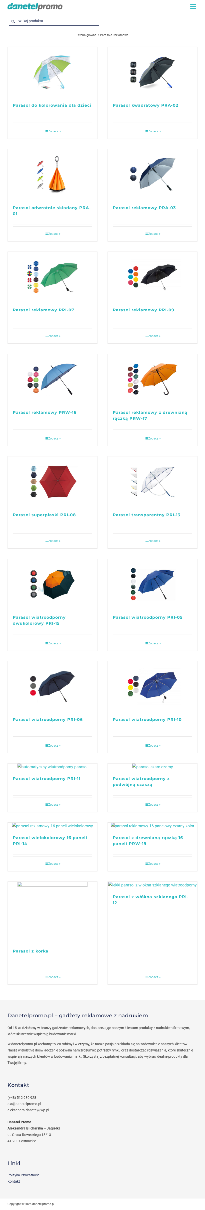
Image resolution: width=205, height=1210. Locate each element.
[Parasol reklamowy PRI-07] (52, 277)
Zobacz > (54, 131)
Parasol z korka (30, 951)
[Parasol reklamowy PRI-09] (152, 277)
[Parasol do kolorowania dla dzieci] (52, 72)
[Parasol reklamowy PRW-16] (52, 379)
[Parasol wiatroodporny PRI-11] (52, 767)
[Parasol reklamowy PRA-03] (152, 174)
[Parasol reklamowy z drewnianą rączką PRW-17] (152, 379)
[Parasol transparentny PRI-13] (152, 481)
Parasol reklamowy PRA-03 (144, 207)
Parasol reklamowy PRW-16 (44, 412)
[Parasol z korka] (52, 912)
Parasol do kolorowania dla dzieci (52, 105)
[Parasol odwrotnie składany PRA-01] (52, 174)
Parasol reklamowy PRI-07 (43, 310)
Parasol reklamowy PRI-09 (143, 310)
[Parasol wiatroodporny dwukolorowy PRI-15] (52, 584)
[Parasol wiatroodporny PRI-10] (152, 686)
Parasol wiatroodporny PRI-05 (148, 617)
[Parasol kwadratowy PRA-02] (152, 72)
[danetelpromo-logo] (35, 4)
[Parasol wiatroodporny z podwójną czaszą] (152, 767)
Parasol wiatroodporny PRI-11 (46, 778)
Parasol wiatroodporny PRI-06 (48, 719)
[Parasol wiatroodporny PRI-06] (52, 686)
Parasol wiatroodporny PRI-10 (147, 719)
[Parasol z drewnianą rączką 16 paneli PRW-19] (152, 826)
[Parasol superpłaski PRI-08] (52, 481)
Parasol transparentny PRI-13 (146, 515)
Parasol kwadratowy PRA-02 (145, 105)
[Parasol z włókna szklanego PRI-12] (152, 885)
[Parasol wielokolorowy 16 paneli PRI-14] (52, 826)
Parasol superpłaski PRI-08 (44, 515)
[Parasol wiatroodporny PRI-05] (152, 584)
